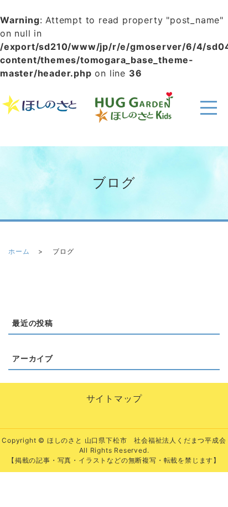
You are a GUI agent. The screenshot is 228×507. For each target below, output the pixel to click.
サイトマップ (114, 398)
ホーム (18, 251)
